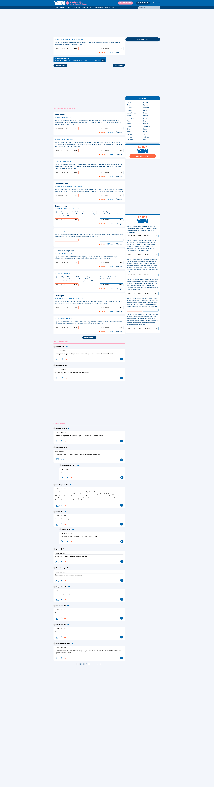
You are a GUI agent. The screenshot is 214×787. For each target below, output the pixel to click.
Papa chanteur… (61, 114)
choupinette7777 (67, 465)
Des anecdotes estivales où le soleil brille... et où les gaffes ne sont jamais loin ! (79, 59)
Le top (89, 7)
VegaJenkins (60, 587)
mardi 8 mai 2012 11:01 (66, 469)
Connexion (156, 3)
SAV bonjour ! (60, 296)
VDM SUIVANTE (119, 65)
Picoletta (59, 347)
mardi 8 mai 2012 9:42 (60, 433)
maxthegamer (60, 485)
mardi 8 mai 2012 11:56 (60, 610)
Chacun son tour (61, 206)
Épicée (70, 7)
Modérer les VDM (143, 3)
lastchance (59, 606)
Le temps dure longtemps (64, 251)
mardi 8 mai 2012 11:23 (66, 533)
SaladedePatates (61, 643)
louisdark (65, 529)
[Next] (77, 664)
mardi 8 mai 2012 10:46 (60, 489)
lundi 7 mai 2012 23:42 (60, 351)
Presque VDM (109, 7)
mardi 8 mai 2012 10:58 (60, 516)
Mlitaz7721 (59, 428)
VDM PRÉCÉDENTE (60, 65)
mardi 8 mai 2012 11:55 (60, 591)
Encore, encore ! (89, 337)
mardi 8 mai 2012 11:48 (60, 553)
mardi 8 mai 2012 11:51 (60, 572)
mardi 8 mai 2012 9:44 (60, 451)
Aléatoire (63, 7)
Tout (56, 7)
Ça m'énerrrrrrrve (61, 183)
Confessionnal (98, 7)
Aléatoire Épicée (79, 7)
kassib (58, 512)
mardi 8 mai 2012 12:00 (60, 648)
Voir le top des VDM (142, 156)
